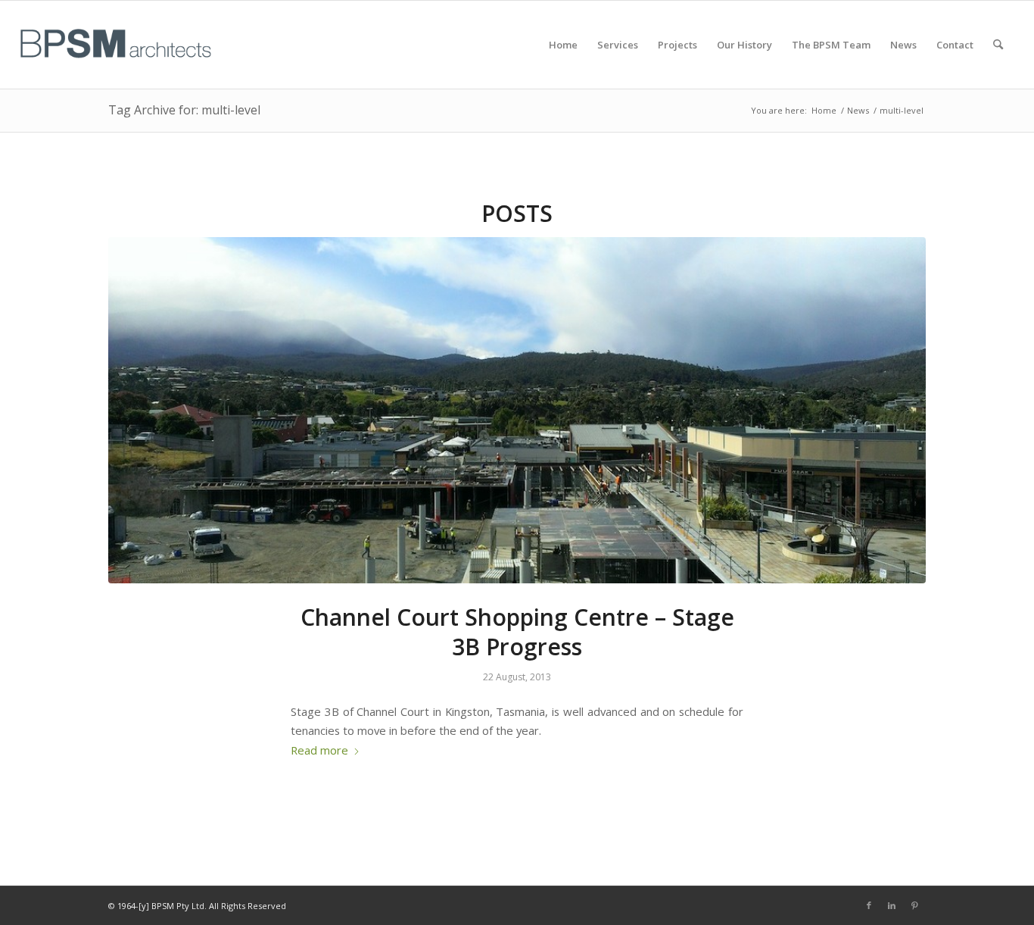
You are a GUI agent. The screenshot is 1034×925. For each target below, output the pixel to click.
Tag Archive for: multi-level (184, 110)
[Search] (998, 45)
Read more (319, 750)
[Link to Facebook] (869, 905)
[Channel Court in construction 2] (517, 410)
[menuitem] (563, 45)
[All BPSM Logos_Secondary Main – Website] (115, 45)
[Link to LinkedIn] (891, 905)
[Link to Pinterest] (914, 905)
